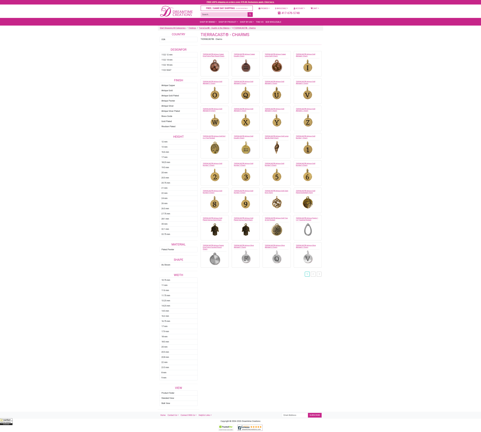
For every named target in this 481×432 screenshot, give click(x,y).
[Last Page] (319, 274)
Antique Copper (168, 85)
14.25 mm (165, 306)
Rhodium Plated (168, 126)
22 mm (164, 193)
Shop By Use (246, 22)
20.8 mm (165, 357)
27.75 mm (165, 213)
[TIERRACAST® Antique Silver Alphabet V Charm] (308, 257)
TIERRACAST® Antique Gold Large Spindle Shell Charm (276, 137)
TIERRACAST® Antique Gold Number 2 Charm (212, 164)
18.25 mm (165, 162)
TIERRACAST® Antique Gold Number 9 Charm (243, 192)
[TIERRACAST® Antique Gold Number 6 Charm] (308, 175)
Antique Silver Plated (170, 111)
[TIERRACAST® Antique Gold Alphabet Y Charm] (277, 120)
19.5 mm (165, 167)
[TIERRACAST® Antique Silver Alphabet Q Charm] (277, 257)
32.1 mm (165, 229)
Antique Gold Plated (170, 95)
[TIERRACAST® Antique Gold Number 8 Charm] (215, 202)
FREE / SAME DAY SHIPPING (227, 8)
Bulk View (165, 403)
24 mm (164, 198)
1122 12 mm (166, 54)
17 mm (164, 157)
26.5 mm (165, 208)
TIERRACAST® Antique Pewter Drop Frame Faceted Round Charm (213, 247)
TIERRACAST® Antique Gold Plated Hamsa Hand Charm (212, 219)
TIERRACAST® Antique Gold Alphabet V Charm (305, 82)
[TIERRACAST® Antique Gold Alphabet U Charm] (277, 93)
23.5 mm (165, 367)
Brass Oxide (166, 116)
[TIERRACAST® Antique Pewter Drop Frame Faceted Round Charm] (215, 258)
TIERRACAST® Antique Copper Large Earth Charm (275, 55)
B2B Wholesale (273, 22)
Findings (192, 28)
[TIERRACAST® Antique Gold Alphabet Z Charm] (308, 120)
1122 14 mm (166, 60)
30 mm (164, 224)
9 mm (163, 377)
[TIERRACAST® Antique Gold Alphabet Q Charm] (246, 93)
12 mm (164, 142)
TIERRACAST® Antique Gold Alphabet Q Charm (243, 82)
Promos (264, 8)
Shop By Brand (207, 22)
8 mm (163, 372)
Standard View (167, 398)
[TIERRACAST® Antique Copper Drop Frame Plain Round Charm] (215, 65)
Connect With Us (188, 415)
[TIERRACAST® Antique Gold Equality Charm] (246, 147)
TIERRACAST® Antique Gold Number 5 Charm (274, 164)
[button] (6, 421)
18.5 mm (165, 342)
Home (163, 415)
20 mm (164, 172)
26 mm (164, 203)
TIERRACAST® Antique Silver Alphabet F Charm (244, 246)
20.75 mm (165, 183)
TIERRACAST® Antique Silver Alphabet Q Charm (275, 246)
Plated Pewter (167, 249)
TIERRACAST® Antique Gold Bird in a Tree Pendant (214, 137)
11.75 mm (165, 295)
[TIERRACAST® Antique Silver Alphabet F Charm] (246, 257)
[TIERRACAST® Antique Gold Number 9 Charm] (246, 202)
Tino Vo (260, 22)
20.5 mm (165, 178)
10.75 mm (165, 280)
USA (163, 39)
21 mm (164, 188)
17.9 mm (165, 331)
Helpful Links (204, 415)
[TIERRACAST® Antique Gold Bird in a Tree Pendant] (215, 147)
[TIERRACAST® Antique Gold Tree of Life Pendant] (277, 229)
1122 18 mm (166, 65)
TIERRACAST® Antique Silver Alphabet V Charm (306, 246)
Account (299, 8)
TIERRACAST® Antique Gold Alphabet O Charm (212, 82)
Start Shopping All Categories (173, 28)
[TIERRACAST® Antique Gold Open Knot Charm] (277, 202)
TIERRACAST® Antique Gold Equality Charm (243, 137)
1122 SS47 (166, 70)
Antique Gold (167, 90)
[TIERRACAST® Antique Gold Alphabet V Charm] (308, 93)
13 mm (164, 147)
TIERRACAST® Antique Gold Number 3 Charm (243, 164)
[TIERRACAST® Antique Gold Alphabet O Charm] (215, 93)
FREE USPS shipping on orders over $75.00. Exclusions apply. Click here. (240, 2)
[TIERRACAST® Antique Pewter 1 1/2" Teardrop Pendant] (308, 229)
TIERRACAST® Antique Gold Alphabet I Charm (305, 55)
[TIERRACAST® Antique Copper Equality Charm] (246, 65)
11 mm (164, 285)
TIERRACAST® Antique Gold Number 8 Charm (212, 192)
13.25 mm (165, 300)
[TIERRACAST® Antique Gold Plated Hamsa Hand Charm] (215, 229)
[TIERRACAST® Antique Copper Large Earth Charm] (277, 65)
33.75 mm (165, 234)
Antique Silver (167, 106)
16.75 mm (165, 321)
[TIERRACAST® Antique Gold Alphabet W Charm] (215, 120)
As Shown (165, 265)
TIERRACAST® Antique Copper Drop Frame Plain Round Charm (213, 55)
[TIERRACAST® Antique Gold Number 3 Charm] (246, 175)
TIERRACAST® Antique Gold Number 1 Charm (305, 137)
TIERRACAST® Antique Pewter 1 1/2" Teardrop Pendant (307, 219)
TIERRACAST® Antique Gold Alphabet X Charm (243, 110)
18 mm (164, 336)
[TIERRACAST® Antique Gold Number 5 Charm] (277, 175)
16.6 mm (165, 152)
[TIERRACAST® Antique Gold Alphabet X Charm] (246, 120)
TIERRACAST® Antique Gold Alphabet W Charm (212, 110)
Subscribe (315, 415)
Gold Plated (166, 121)
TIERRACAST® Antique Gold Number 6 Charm (305, 164)
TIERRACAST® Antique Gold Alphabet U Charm (274, 82)
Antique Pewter (168, 101)
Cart (315, 8)
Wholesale (281, 8)
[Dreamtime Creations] (176, 11)
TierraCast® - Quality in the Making (214, 28)
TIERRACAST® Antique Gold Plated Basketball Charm (305, 192)
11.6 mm (165, 290)
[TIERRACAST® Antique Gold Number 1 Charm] (308, 147)
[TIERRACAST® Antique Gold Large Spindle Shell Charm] (277, 147)
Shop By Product (227, 22)
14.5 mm (165, 311)
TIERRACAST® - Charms (245, 28)
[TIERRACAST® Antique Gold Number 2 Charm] (215, 175)
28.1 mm (165, 219)
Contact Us (172, 415)
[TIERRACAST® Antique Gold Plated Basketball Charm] (308, 202)
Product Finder (167, 393)
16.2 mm (165, 316)
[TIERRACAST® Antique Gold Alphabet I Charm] (308, 65)
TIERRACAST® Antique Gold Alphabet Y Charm (274, 110)
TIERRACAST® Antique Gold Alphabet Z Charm (305, 110)
